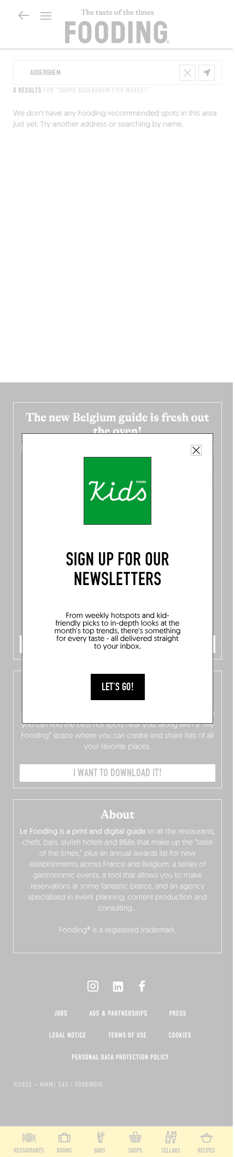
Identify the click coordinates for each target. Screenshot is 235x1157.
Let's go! (118, 687)
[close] (196, 450)
